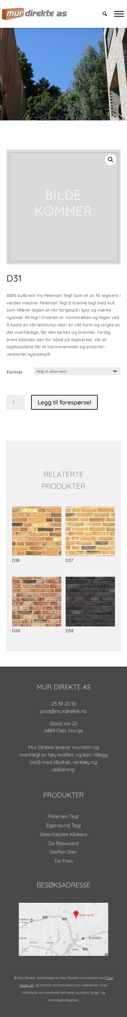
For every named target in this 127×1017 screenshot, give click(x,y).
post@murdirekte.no (63, 711)
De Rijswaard (63, 843)
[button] (110, 159)
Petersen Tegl (63, 816)
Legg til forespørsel (64, 402)
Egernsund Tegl (63, 825)
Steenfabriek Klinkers (63, 834)
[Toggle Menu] (119, 14)
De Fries (64, 861)
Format (15, 372)
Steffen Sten (63, 852)
